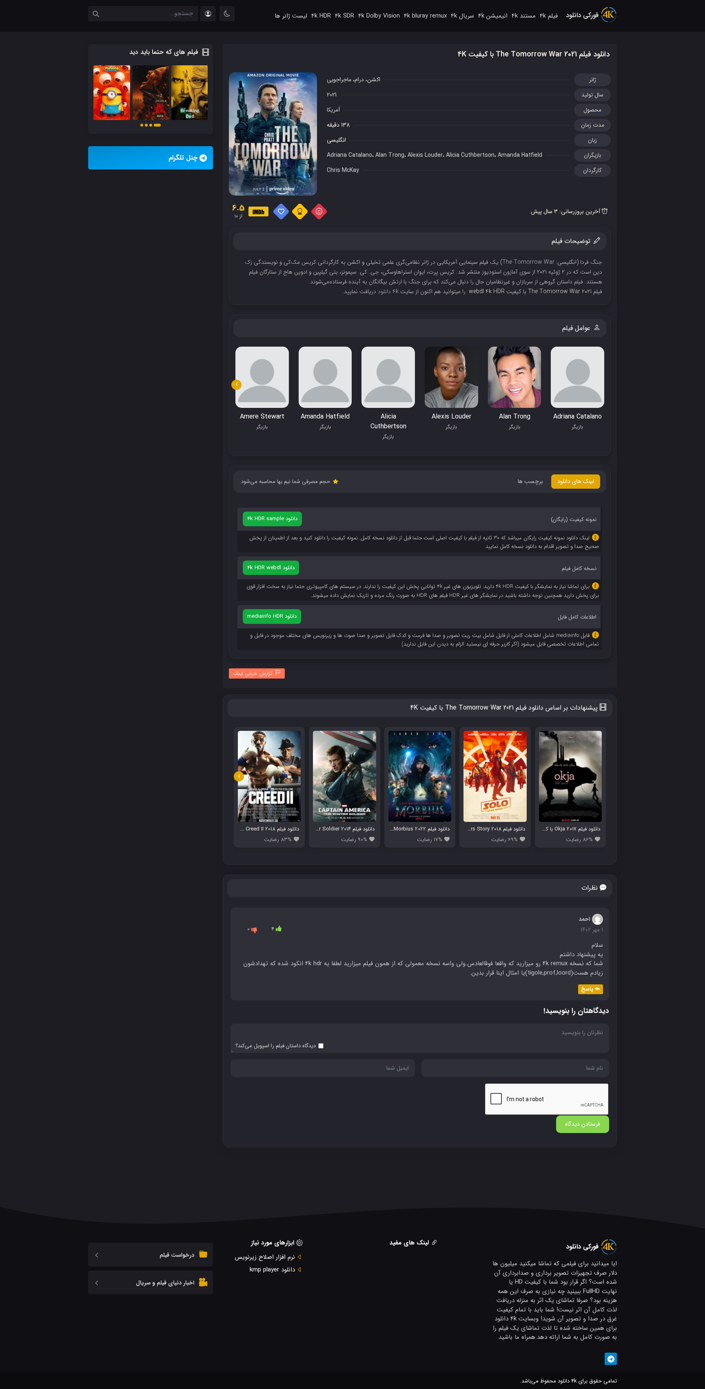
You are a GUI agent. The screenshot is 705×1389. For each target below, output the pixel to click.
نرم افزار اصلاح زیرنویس (265, 1257)
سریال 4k (462, 16)
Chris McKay (343, 170)
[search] (96, 14)
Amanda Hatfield (520, 155)
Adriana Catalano (349, 155)
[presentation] (236, 385)
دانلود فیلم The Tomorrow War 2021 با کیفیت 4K (534, 54)
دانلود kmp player (272, 1270)
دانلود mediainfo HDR (272, 616)
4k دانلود (388, 291)
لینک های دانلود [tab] (575, 481)
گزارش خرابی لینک (253, 673)
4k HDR (321, 16)
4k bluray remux (425, 16)
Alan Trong (389, 155)
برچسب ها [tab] (530, 481)
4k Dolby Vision (379, 16)
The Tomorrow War (528, 262)
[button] (157, 125)
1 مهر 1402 (592, 929)
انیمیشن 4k (493, 16)
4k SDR (344, 16)
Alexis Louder (425, 155)
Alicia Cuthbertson (470, 155)
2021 (332, 94)
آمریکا (333, 109)
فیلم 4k (549, 16)
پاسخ (587, 989)
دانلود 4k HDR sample (272, 518)
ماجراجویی (339, 79)
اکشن (373, 79)
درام (359, 79)
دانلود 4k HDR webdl (271, 567)
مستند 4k (524, 16)
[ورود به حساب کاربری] (207, 13)
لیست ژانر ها (291, 16)
